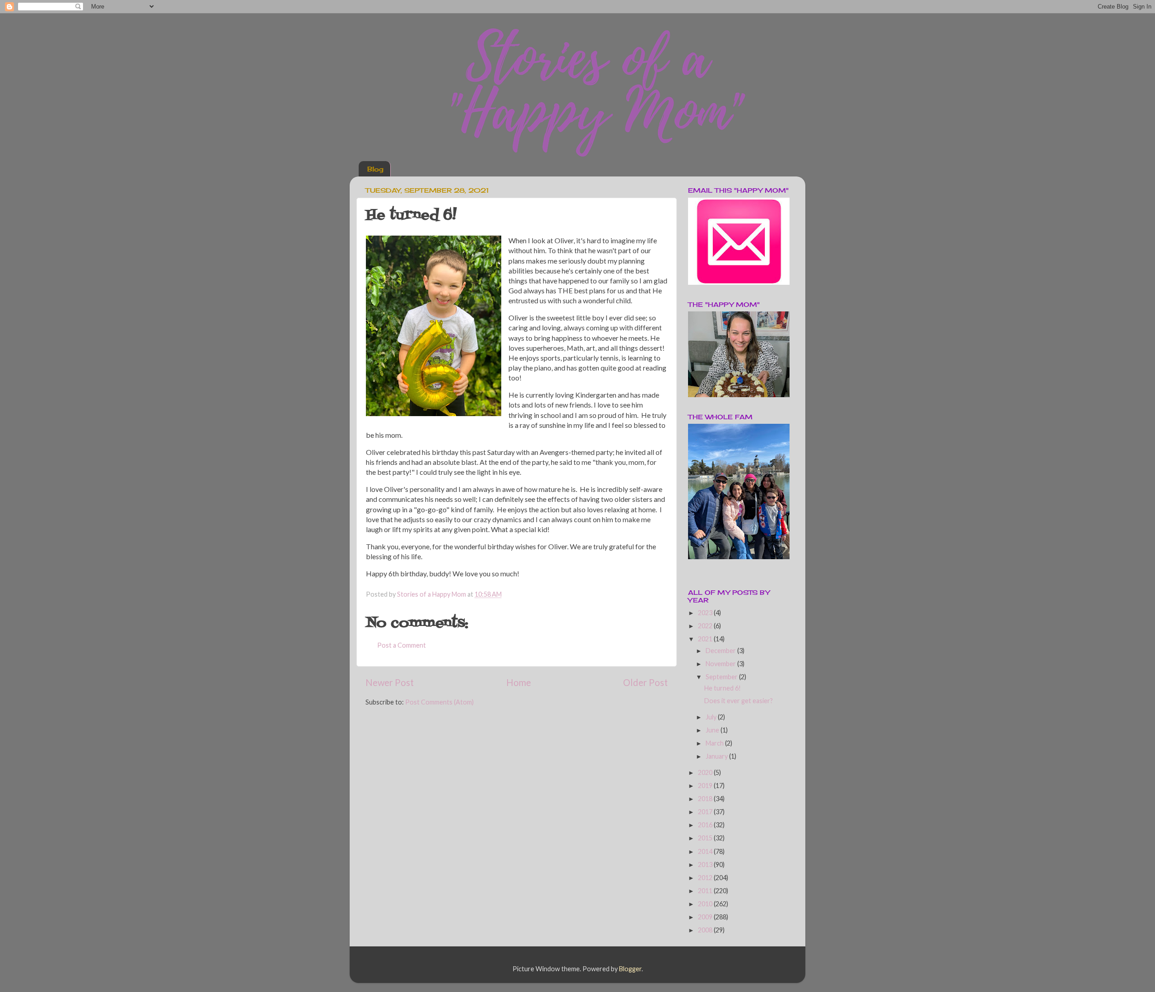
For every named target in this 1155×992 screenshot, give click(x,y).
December (721, 650)
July (712, 717)
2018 (706, 798)
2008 (706, 930)
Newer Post (389, 682)
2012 (706, 877)
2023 (706, 613)
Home (518, 682)
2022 (706, 626)
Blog (375, 169)
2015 (706, 838)
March (715, 743)
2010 (706, 904)
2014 (706, 851)
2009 (706, 917)
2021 (706, 639)
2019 (706, 785)
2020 (706, 772)
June (713, 730)
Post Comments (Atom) (439, 702)
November (721, 664)
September (722, 677)
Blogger (630, 969)
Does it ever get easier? (738, 701)
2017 (706, 812)
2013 (706, 864)
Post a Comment (401, 645)
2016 (706, 825)
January (717, 756)
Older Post (645, 682)
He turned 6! (722, 688)
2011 (706, 891)
